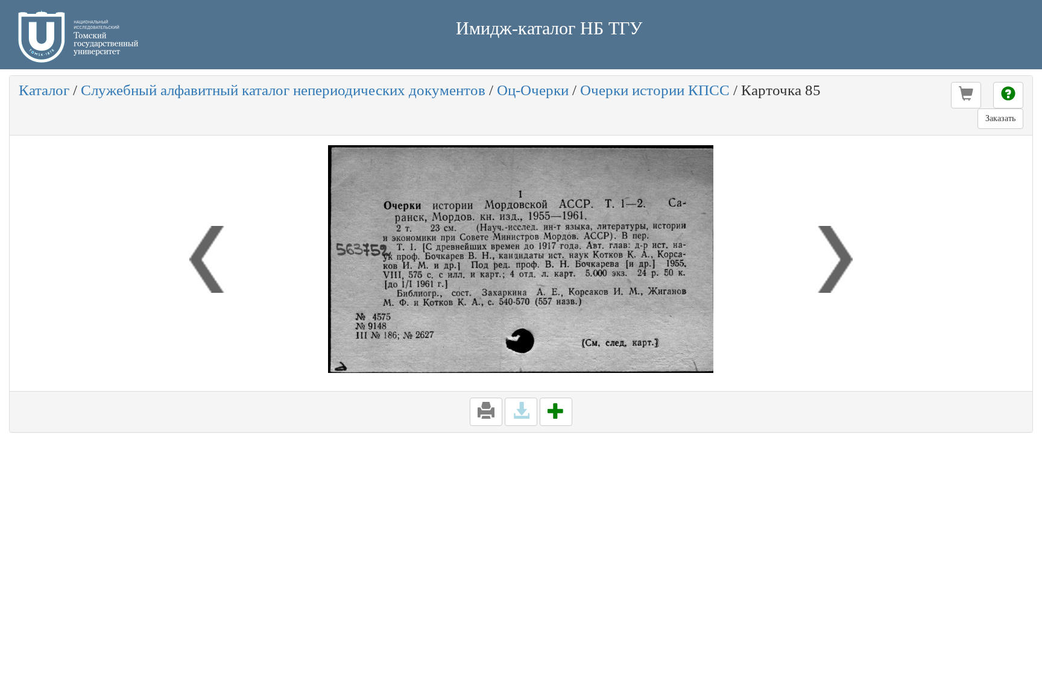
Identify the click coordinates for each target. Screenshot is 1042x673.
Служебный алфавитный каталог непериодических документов (283, 90)
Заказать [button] (1000, 118)
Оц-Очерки (533, 90)
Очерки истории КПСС (655, 90)
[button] (966, 95)
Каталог (44, 90)
